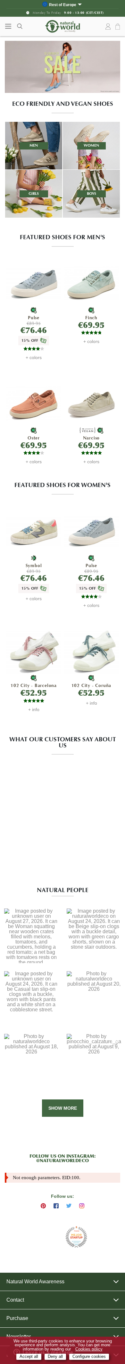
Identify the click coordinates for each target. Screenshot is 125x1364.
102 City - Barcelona (34, 685)
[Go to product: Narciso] (91, 403)
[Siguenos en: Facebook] (56, 1205)
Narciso (91, 438)
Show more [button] (62, 1108)
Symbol (34, 565)
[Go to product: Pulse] (33, 284)
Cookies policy (89, 1349)
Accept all (29, 1356)
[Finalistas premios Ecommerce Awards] (76, 1237)
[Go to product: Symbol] (33, 531)
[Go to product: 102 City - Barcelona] (33, 651)
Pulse (33, 318)
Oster (34, 438)
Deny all (55, 1356)
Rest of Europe (62, 5)
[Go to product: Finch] (91, 284)
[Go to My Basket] (118, 27)
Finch (91, 318)
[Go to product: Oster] (33, 403)
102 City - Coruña (91, 685)
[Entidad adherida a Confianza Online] (47, 1237)
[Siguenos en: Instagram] (81, 1205)
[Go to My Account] (108, 26)
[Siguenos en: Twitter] (68, 1205)
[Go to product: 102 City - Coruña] (91, 651)
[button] (31, 936)
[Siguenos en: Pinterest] (43, 1205)
